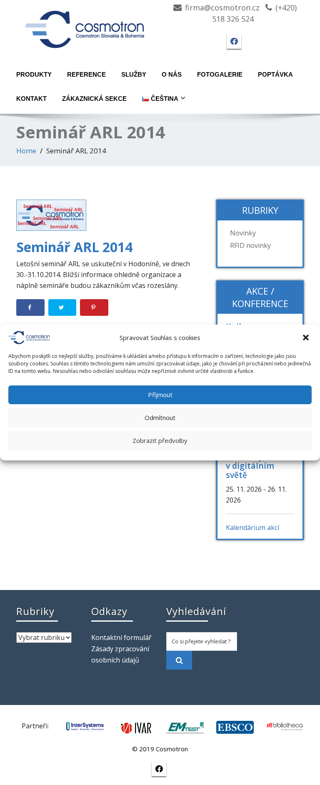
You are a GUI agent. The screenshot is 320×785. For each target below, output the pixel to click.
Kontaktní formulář (121, 637)
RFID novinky (250, 245)
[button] (307, 337)
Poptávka (275, 74)
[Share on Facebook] (30, 307)
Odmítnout (160, 417)
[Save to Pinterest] (94, 307)
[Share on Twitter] (62, 307)
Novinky (243, 233)
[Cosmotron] (85, 25)
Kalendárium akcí (252, 527)
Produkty (34, 74)
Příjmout (160, 394)
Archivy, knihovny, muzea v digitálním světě (260, 461)
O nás (172, 74)
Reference (86, 74)
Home (26, 150)
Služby (133, 74)
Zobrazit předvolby (160, 440)
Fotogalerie (219, 74)
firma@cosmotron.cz (222, 7)
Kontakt (31, 98)
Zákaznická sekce (94, 98)
